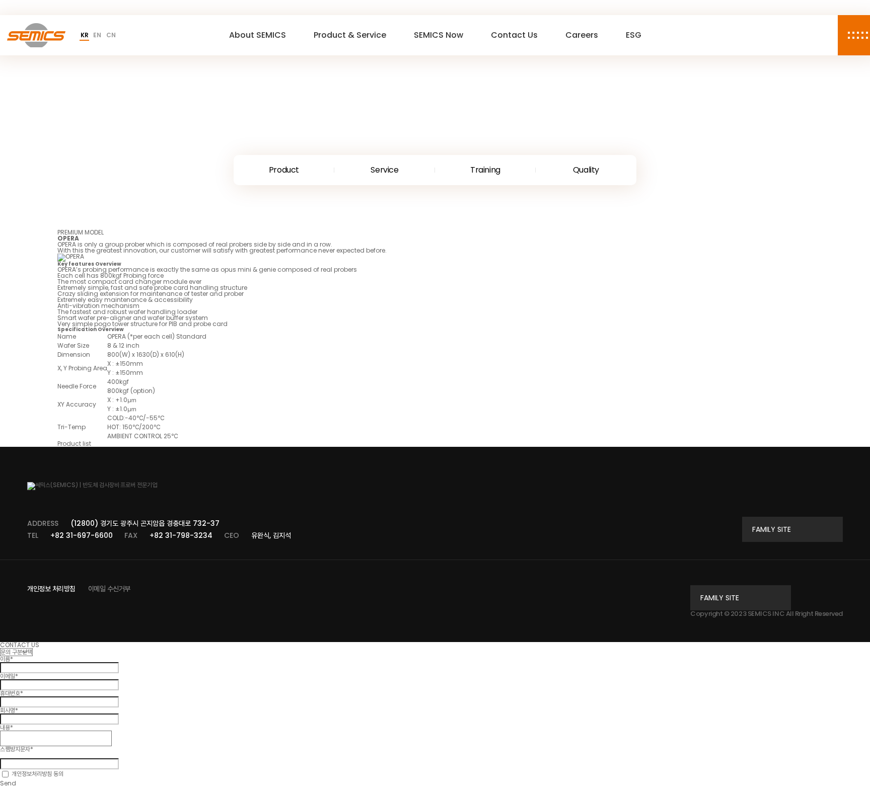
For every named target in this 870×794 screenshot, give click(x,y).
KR (84, 35)
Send (8, 783)
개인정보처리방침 (32, 773)
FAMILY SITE (771, 529)
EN (97, 35)
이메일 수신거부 (109, 589)
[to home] (36, 35)
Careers (581, 35)
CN (110, 35)
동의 (37, 773)
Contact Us (514, 35)
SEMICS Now (438, 35)
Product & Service (350, 35)
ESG (633, 35)
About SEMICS (257, 35)
